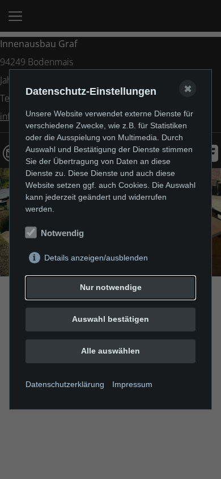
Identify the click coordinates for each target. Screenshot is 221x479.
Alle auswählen (110, 350)
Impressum (132, 384)
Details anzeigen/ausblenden (96, 257)
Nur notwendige (111, 287)
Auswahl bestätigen (110, 318)
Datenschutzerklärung (65, 384)
